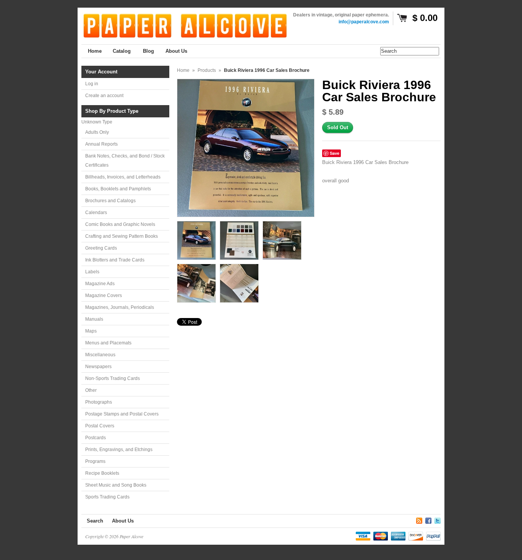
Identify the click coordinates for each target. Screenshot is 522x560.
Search (95, 521)
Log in (91, 83)
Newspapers (98, 366)
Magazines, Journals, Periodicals (119, 307)
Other (91, 390)
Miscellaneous (100, 354)
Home (183, 70)
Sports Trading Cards (107, 497)
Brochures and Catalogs (110, 200)
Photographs (98, 402)
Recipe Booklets (102, 473)
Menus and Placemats (108, 343)
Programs (95, 461)
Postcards (95, 437)
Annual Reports (101, 144)
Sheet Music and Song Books (115, 485)
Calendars (96, 212)
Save (334, 153)
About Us (123, 521)
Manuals (94, 319)
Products (207, 70)
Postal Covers (99, 426)
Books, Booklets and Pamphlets (118, 189)
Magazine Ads (100, 283)
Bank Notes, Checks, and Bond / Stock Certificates (125, 160)
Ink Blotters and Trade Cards (114, 260)
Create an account (104, 95)
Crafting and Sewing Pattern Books (121, 236)
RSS (419, 519)
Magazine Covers (103, 295)
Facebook (428, 519)
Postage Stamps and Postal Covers (122, 414)
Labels (92, 271)
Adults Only (97, 132)
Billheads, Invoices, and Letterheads (122, 177)
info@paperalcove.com (364, 21)
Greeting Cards (101, 248)
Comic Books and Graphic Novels (120, 224)
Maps (91, 331)
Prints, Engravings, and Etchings (118, 449)
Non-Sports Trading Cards (112, 378)
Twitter (437, 519)
